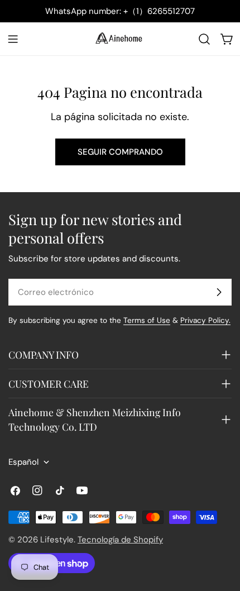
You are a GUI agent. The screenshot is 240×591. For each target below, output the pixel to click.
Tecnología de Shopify (120, 539)
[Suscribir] (219, 292)
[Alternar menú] (13, 39)
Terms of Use (146, 320)
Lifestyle (57, 539)
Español (23, 462)
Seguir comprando (120, 152)
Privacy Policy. (205, 320)
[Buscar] (204, 39)
